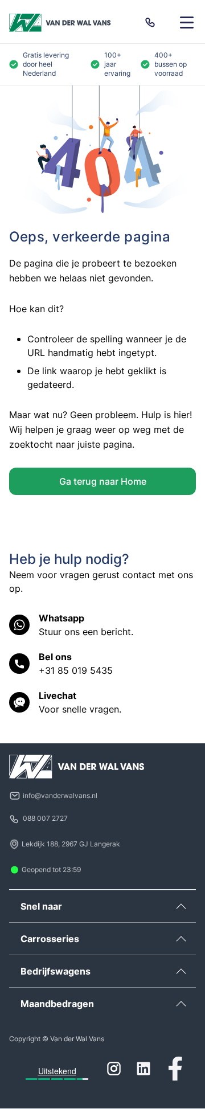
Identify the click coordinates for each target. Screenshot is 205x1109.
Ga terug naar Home (102, 481)
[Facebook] (175, 1068)
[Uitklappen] (181, 906)
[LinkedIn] (143, 1068)
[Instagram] (114, 1068)
